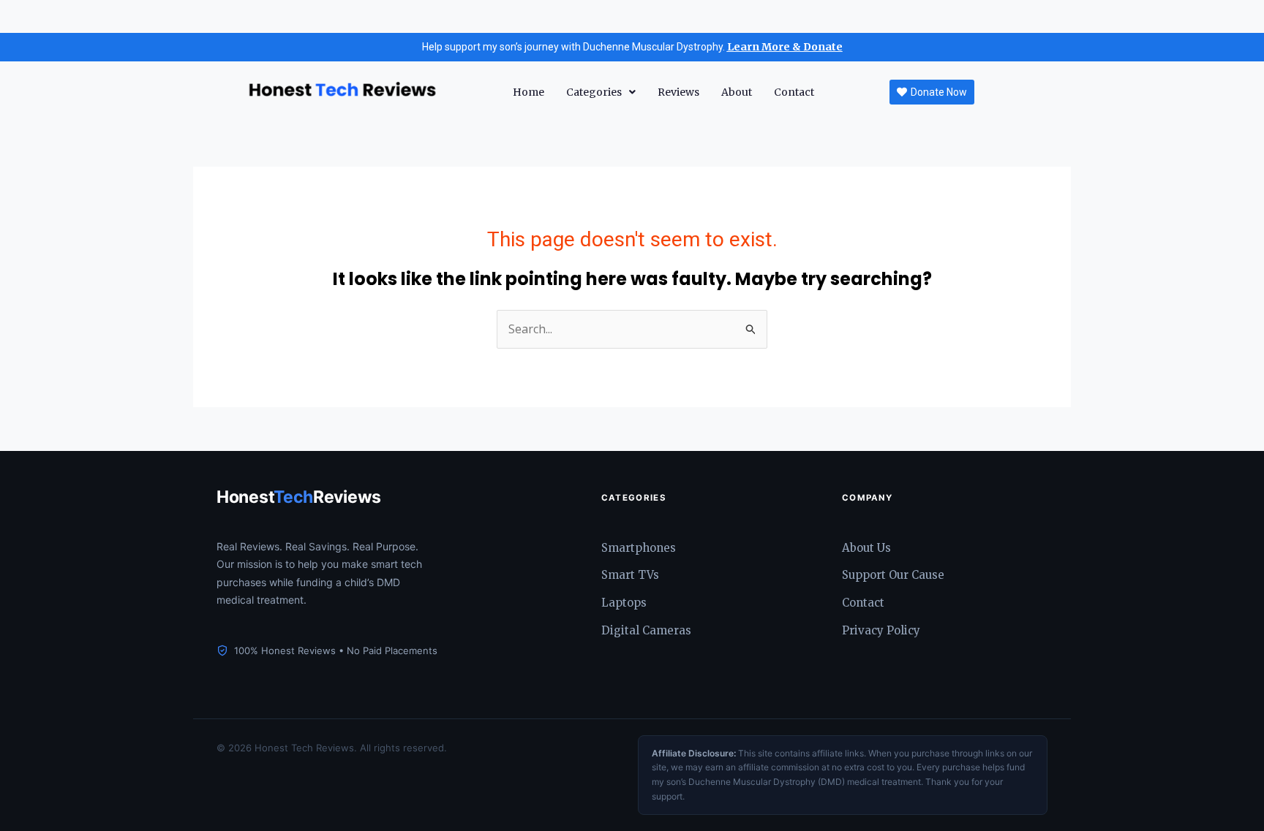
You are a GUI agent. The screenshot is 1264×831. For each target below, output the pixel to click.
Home (528, 92)
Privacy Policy (881, 630)
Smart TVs (630, 575)
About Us (866, 548)
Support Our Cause (893, 575)
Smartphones (638, 548)
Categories (594, 92)
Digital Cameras (646, 630)
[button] (601, 92)
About (736, 92)
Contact (794, 92)
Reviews (678, 92)
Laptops (624, 603)
